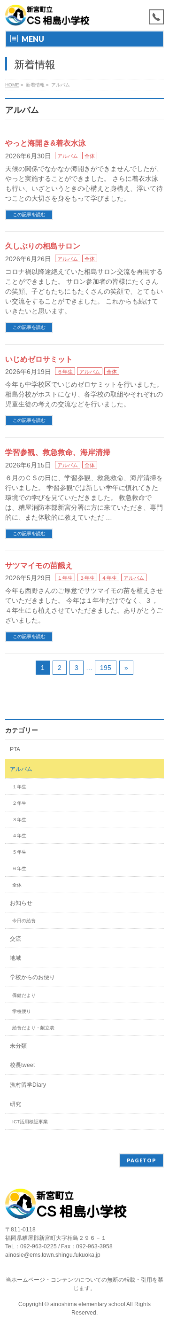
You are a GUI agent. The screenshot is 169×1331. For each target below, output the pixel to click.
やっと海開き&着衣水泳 (45, 143)
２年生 (19, 803)
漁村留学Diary (28, 1085)
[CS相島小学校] (47, 15)
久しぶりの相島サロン (42, 246)
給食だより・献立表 (33, 1027)
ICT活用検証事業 (30, 1121)
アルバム (67, 156)
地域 (15, 958)
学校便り (21, 1011)
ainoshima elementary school (88, 1304)
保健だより (24, 995)
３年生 (87, 578)
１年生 (65, 578)
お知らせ (21, 903)
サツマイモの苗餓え (39, 565)
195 (105, 667)
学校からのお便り (32, 977)
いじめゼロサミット (39, 359)
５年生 (19, 852)
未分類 (18, 1046)
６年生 (65, 371)
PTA (15, 749)
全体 (89, 156)
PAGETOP (141, 1160)
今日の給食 (24, 920)
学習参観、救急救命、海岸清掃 (57, 452)
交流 (15, 938)
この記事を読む (29, 214)
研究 (15, 1104)
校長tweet (22, 1065)
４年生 (109, 578)
